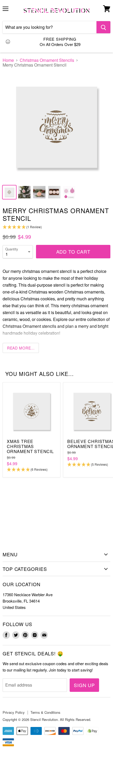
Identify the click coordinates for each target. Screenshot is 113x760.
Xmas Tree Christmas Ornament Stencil (30, 446)
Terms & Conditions (45, 712)
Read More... (20, 348)
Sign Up (84, 685)
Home (8, 60)
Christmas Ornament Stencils (47, 60)
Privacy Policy (14, 712)
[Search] (103, 27)
